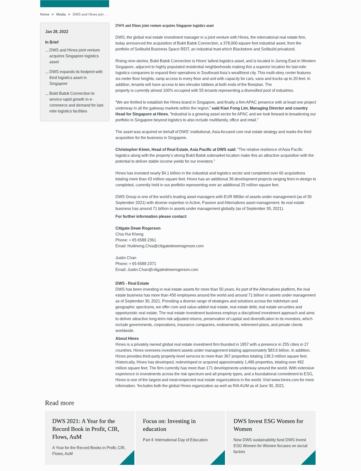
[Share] (313, 14)
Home (44, 14)
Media (61, 14)
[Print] (319, 14)
